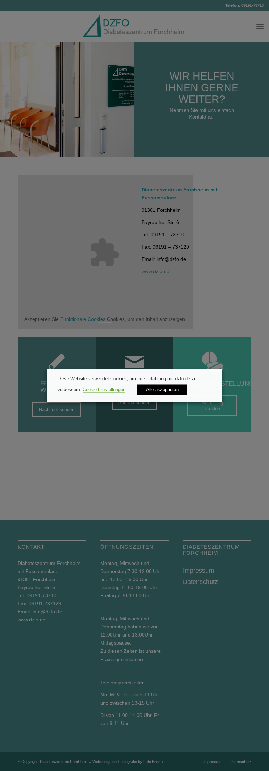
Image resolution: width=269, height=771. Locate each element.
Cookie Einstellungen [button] (104, 390)
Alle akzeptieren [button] (162, 390)
